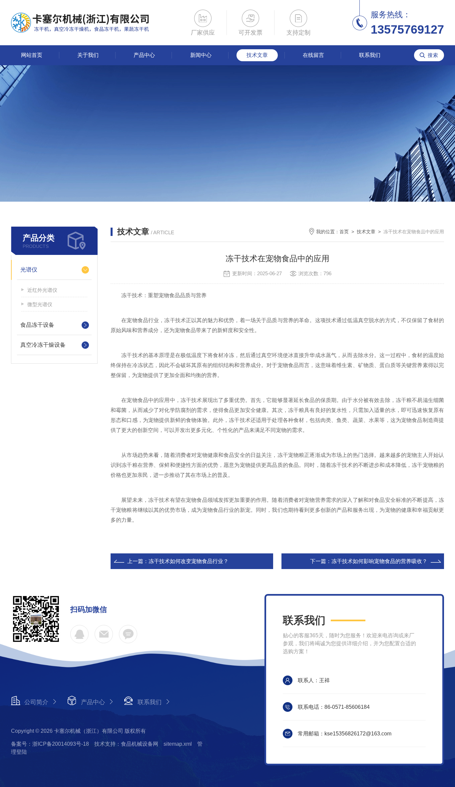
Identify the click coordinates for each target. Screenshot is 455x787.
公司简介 (36, 702)
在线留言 (313, 55)
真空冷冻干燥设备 (43, 345)
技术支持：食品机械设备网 (126, 744)
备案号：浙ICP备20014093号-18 (50, 744)
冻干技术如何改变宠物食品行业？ (188, 561)
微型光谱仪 (39, 304)
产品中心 (144, 55)
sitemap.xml (178, 744)
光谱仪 (28, 270)
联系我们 (369, 55)
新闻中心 (201, 55)
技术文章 (257, 55)
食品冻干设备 (37, 325)
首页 (344, 231)
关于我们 (88, 55)
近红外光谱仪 (42, 290)
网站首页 (31, 55)
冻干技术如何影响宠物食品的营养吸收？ (379, 561)
